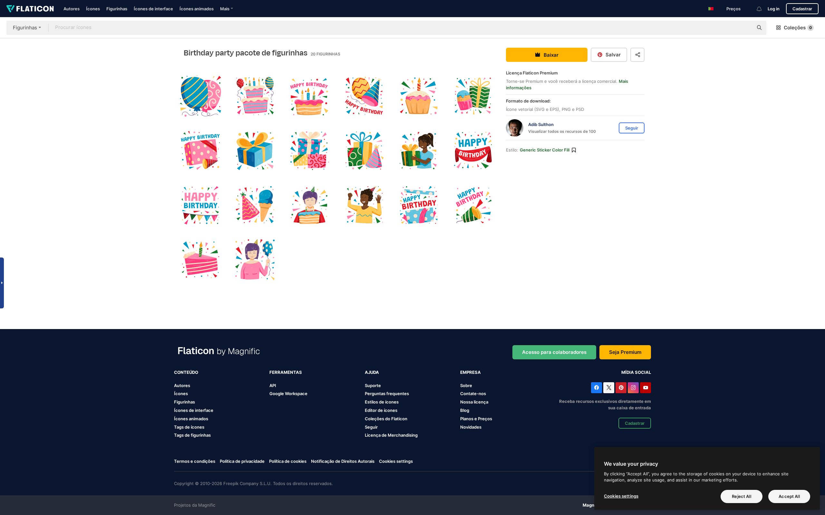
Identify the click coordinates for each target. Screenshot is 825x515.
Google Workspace (288, 393)
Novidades (470, 427)
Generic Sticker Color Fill (544, 149)
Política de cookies (287, 461)
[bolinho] (419, 96)
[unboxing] (419, 205)
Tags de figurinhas (192, 435)
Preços (733, 8)
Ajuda (372, 372)
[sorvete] (255, 205)
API (272, 385)
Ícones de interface (153, 8)
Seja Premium (625, 352)
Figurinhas (116, 8)
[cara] (309, 205)
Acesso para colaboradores (554, 352)
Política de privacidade (242, 461)
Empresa (470, 372)
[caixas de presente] (309, 150)
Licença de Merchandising (391, 435)
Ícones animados (197, 8)
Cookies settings (396, 461)
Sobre (466, 385)
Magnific (592, 505)
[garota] (419, 150)
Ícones (93, 8)
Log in (774, 8)
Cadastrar (802, 8)
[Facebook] (596, 387)
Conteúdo (186, 372)
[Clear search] (745, 28)
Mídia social (636, 372)
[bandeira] (473, 150)
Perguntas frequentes (387, 393)
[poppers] (473, 205)
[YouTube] (645, 387)
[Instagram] (633, 387)
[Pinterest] (621, 387)
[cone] (364, 96)
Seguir (371, 427)
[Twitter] (608, 387)
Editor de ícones (381, 410)
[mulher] (255, 260)
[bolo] (309, 96)
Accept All (789, 496)
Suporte (373, 385)
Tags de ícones (189, 427)
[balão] (200, 96)
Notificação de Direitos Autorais (342, 461)
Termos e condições (194, 461)
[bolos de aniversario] (255, 96)
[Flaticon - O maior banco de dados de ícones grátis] (30, 8)
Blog (464, 410)
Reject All (741, 496)
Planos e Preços (476, 418)
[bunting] (200, 205)
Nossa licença (474, 401)
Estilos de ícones (382, 401)
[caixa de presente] (200, 150)
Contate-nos (473, 393)
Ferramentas (285, 372)
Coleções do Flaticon (386, 418)
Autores (71, 8)
